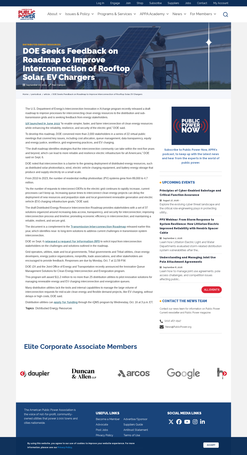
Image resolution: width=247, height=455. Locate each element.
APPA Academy (152, 14)
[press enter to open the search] (226, 14)
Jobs (188, 3)
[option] (48, 374)
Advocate (102, 424)
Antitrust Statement (136, 429)
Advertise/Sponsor (135, 419)
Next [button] (224, 374)
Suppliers (173, 3)
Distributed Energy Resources (53, 308)
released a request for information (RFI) (72, 241)
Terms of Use (132, 435)
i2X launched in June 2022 (42, 123)
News (177, 14)
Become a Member (108, 419)
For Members (201, 14)
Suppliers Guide (133, 424)
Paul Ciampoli (59, 85)
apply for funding (66, 302)
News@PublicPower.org (178, 327)
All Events (211, 289)
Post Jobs (102, 429)
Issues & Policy (77, 14)
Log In (100, 3)
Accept (211, 445)
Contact (202, 3)
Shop (140, 3)
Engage (115, 3)
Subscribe (155, 3)
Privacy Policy (104, 435)
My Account (220, 3)
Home (26, 94)
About (52, 14)
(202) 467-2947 (172, 320)
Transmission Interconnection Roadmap (98, 226)
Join (128, 3)
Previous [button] (22, 374)
